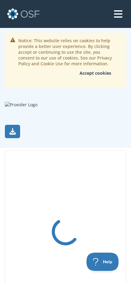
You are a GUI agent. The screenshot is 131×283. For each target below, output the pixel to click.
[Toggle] (118, 14)
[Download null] (12, 131)
